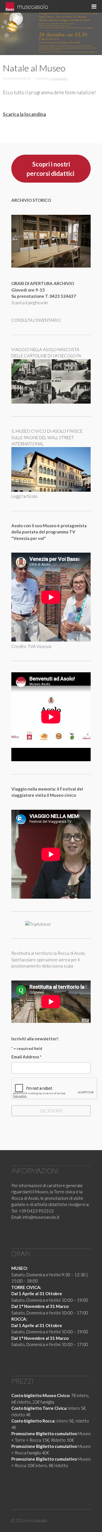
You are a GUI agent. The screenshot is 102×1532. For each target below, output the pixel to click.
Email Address (26, 1056)
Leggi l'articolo (24, 496)
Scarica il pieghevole (29, 302)
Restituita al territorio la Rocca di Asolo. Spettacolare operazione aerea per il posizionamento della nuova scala (48, 959)
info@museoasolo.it (41, 1217)
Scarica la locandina (24, 114)
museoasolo (32, 6)
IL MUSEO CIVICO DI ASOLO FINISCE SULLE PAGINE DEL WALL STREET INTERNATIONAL (46, 437)
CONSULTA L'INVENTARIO (36, 320)
